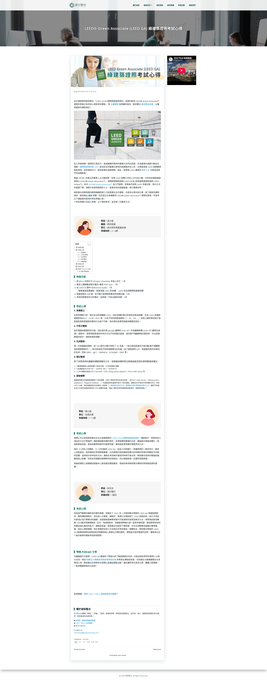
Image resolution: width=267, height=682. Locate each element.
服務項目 (147, 5)
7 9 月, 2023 (92, 91)
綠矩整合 (77, 613)
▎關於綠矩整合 (84, 271)
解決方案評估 (80, 626)
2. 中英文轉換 (84, 255)
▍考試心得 (80, 250)
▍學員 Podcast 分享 (83, 269)
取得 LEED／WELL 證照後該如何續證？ (101, 594)
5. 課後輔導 (83, 261)
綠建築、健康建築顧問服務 (85, 620)
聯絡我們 (192, 5)
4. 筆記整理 (83, 259)
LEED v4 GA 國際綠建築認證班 (125, 438)
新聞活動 (181, 5)
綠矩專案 (159, 5)
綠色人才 (146, 170)
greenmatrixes (81, 91)
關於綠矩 (136, 5)
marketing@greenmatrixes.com (86, 633)
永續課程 (115, 104)
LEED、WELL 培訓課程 (84, 623)
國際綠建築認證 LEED (89, 166)
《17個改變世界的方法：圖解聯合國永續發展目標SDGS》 (128, 385)
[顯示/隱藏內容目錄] (88, 244)
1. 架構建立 (83, 252)
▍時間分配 (80, 247)
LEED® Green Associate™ (100, 184)
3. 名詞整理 (83, 257)
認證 (96, 642)
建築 (88, 642)
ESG (80, 642)
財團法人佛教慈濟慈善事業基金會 (101, 559)
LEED (84, 642)
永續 (92, 642)
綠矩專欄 (170, 5)
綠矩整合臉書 (147, 104)
